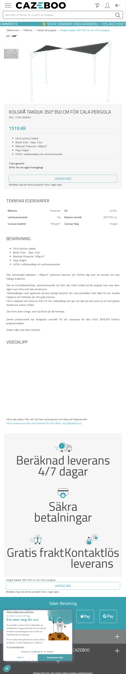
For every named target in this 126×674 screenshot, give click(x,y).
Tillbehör (27, 30)
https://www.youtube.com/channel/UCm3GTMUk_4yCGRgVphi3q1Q (44, 423)
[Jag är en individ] (107, 5)
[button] (118, 69)
